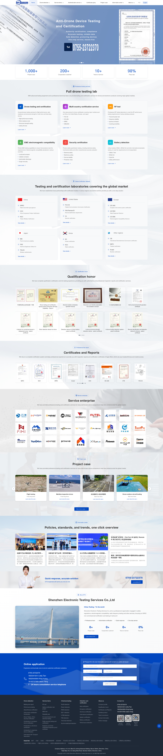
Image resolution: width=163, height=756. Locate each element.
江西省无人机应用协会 (125, 740)
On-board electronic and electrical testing (49, 717)
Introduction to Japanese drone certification (30, 731)
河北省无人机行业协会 (69, 740)
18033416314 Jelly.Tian (37, 675)
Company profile (102, 704)
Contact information (103, 718)
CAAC (42, 741)
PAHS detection (65, 710)
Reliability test (46, 714)
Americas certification (85, 712)
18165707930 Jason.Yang (38, 681)
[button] (79, 62)
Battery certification (85, 720)
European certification (86, 709)
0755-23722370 (134, 577)
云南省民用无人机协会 (30, 743)
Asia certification (84, 706)
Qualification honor (103, 707)
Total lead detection (66, 720)
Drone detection (44, 2)
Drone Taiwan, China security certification (29, 717)
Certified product (102, 712)
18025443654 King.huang (38, 678)
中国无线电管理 (50, 740)
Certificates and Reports (104, 710)
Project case (104, 2)
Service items (58, 2)
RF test (44, 704)
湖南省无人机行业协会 (111, 740)
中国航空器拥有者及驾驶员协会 (76, 743)
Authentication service (74, 2)
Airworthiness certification (30, 710)
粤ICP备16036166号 (100, 753)
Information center (117, 2)
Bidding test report (29, 704)
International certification (86, 714)
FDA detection (65, 718)
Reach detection (65, 707)
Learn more (21, 129)
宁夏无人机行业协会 (43, 743)
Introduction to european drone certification (30, 722)
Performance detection (86, 722)
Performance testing (29, 707)
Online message (102, 720)
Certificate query (91, 2)
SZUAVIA (58, 741)
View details (21, 223)
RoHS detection (65, 704)
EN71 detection (65, 712)
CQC (37, 741)
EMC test (44, 711)
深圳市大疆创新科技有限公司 (58, 743)
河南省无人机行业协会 (83, 740)
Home (33, 2)
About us (130, 2)
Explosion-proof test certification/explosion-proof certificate (49, 727)
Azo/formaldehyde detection (68, 723)
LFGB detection (65, 715)
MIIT (32, 741)
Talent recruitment (103, 715)
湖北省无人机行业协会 (97, 740)
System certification (85, 717)
